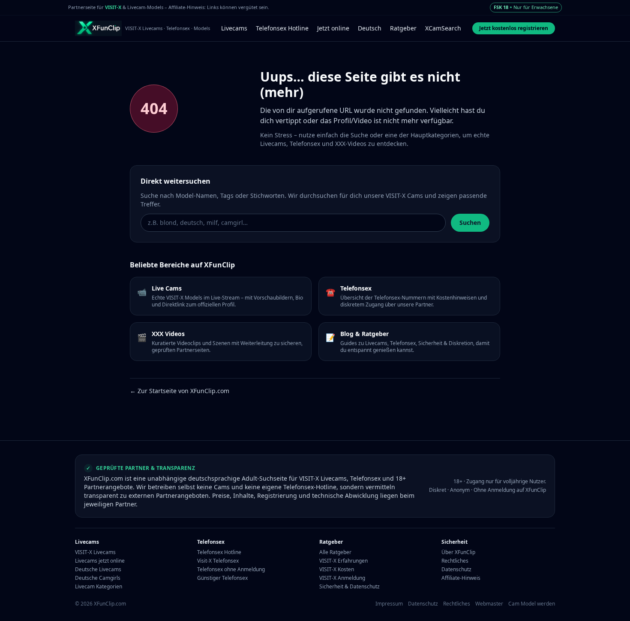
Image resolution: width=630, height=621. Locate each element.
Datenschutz (456, 569)
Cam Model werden (531, 603)
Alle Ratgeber (335, 552)
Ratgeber (403, 28)
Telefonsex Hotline (282, 28)
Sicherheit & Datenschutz (349, 586)
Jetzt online (333, 28)
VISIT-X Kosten (336, 569)
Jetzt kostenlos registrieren (513, 28)
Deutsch (369, 28)
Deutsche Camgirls (97, 578)
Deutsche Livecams (98, 569)
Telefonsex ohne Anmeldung (231, 569)
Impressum (389, 603)
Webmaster (489, 603)
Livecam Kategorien (98, 586)
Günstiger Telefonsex (222, 578)
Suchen (470, 222)
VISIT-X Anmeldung (342, 578)
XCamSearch (443, 28)
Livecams (234, 28)
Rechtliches (454, 560)
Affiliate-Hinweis (460, 578)
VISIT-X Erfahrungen (343, 560)
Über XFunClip (458, 552)
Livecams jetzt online (100, 560)
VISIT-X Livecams (95, 552)
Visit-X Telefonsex (218, 560)
